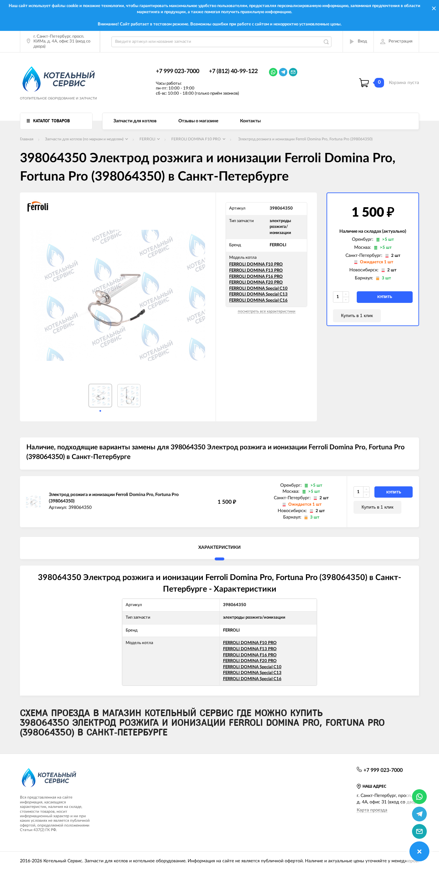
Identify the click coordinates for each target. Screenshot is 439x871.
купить (384, 297)
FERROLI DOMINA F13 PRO (256, 270)
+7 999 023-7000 (177, 71)
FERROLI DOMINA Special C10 (258, 288)
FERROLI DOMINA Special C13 (258, 294)
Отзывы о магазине (198, 121)
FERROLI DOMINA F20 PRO (256, 282)
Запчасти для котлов (135, 121)
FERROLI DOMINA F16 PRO (256, 277)
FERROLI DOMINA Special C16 (258, 300)
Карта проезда (372, 810)
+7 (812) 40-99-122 (233, 71)
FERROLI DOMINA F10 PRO (256, 264)
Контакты (250, 121)
